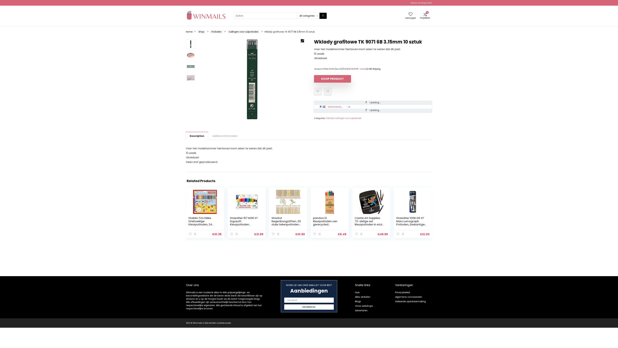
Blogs (358, 301)
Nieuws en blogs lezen (421, 2)
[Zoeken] (323, 16)
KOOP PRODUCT (332, 79)
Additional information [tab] (225, 136)
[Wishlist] (410, 14)
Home (189, 31)
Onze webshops (364, 306)
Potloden (216, 31)
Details (362, 69)
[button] (302, 40)
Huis (357, 292)
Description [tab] (197, 136)
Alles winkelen (362, 297)
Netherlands (335, 106)
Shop (201, 31)
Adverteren (361, 310)
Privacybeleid (402, 292)
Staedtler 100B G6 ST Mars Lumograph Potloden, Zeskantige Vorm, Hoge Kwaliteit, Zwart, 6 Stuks (410, 224)
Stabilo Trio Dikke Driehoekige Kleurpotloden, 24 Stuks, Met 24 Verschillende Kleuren (202, 224)
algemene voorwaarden (408, 297)
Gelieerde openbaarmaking (410, 301)
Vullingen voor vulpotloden (243, 31)
